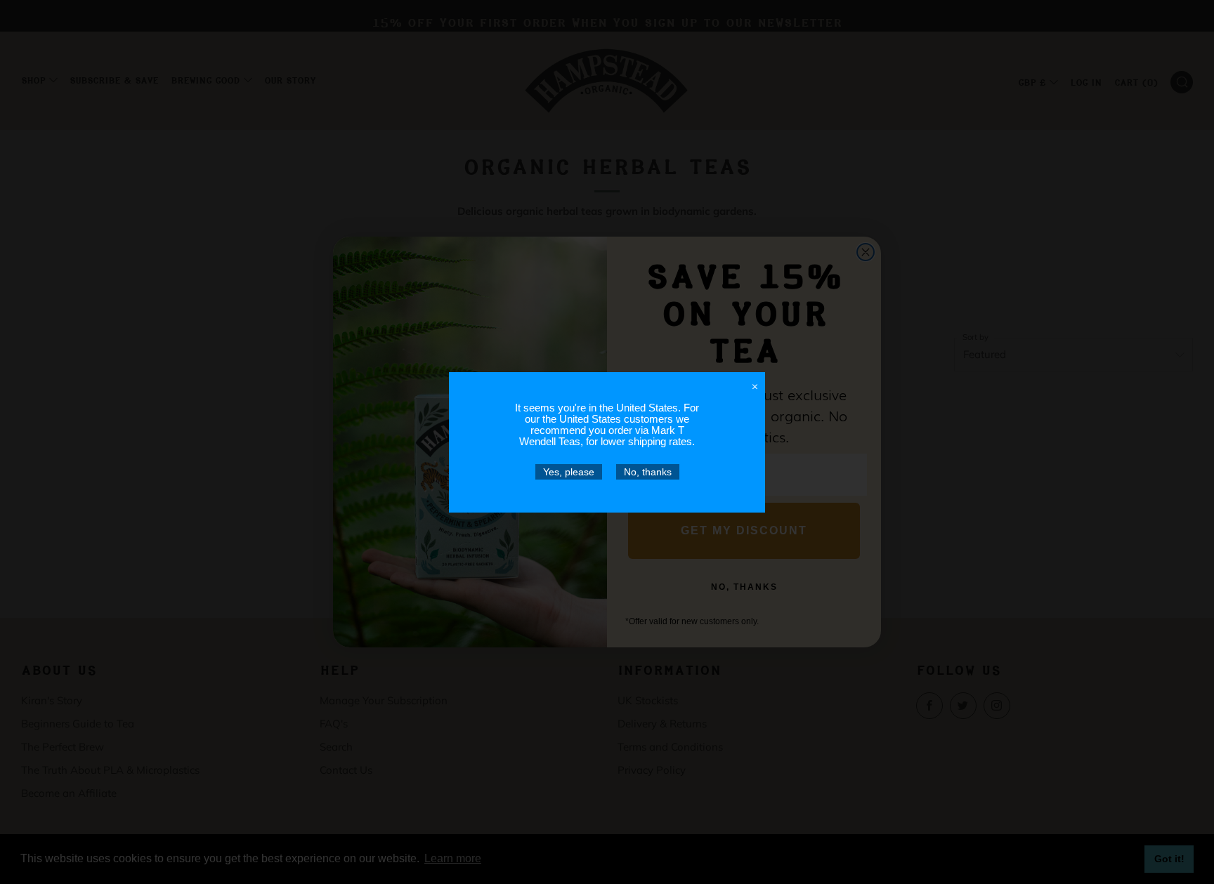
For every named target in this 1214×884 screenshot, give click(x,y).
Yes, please (568, 471)
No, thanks (648, 471)
